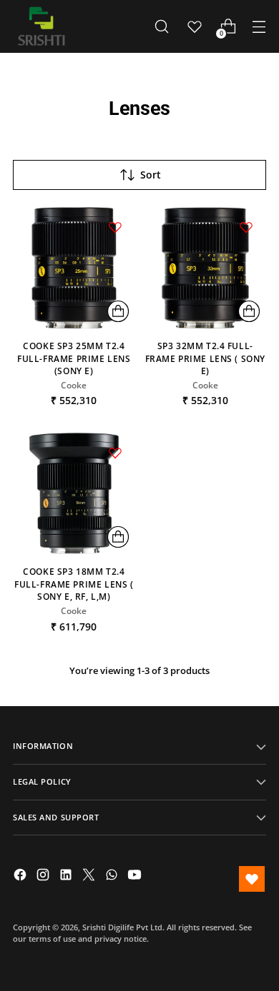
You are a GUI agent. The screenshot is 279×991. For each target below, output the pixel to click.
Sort (150, 174)
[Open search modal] (161, 26)
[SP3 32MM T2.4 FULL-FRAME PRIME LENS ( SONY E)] (206, 268)
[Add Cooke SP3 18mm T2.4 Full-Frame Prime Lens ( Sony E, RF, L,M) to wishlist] (115, 453)
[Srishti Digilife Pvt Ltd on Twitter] (90, 876)
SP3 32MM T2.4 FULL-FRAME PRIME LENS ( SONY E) (205, 358)
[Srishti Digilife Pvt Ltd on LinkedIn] (67, 876)
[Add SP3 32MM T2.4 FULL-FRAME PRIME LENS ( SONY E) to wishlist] (246, 227)
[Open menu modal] (258, 26)
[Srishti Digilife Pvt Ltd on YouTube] (136, 876)
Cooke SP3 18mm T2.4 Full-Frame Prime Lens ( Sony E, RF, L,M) (74, 583)
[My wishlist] (194, 26)
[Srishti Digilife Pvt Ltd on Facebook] (21, 876)
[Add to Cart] (118, 311)
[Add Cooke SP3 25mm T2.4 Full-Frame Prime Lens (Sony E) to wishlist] (115, 227)
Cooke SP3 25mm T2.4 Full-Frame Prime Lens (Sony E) (73, 358)
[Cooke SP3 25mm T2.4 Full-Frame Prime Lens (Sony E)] (74, 268)
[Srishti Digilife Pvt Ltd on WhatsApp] (113, 876)
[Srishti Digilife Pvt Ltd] (41, 26)
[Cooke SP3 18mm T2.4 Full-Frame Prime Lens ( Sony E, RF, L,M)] (74, 494)
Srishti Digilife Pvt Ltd (122, 927)
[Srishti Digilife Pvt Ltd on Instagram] (44, 876)
